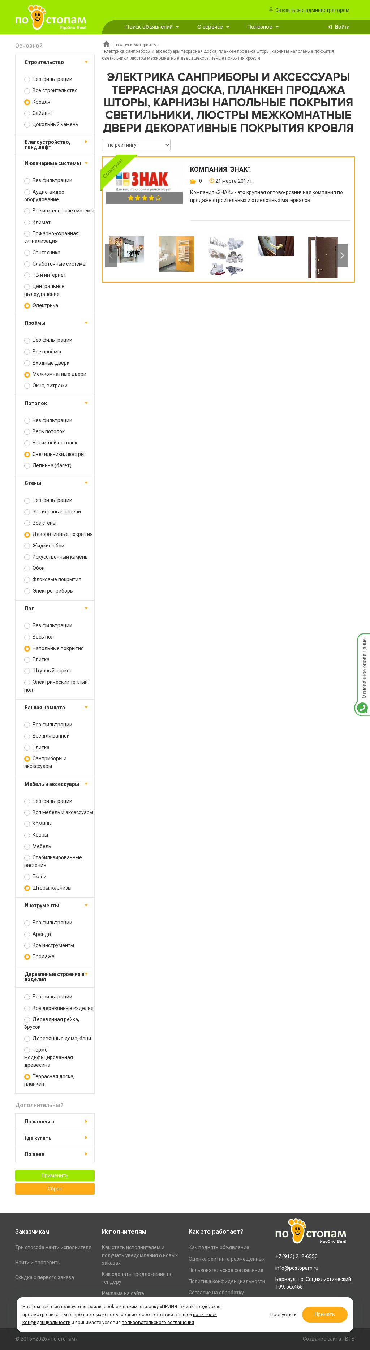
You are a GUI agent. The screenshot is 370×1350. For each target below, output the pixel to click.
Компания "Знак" (220, 169)
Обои (38, 568)
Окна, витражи (49, 385)
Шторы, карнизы (51, 888)
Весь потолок (48, 431)
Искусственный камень (59, 557)
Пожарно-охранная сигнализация (51, 237)
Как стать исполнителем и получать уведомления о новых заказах (140, 1255)
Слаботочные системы (58, 264)
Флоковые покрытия (56, 579)
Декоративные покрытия (62, 534)
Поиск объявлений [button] (148, 27)
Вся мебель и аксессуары (62, 812)
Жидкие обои (47, 546)
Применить (55, 1175)
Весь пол (42, 637)
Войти (342, 27)
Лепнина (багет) (51, 465)
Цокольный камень (54, 124)
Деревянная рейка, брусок (51, 1023)
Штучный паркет (51, 671)
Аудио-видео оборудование (44, 195)
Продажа (43, 956)
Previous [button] (111, 255)
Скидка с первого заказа (44, 1277)
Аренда (41, 934)
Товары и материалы (135, 44)
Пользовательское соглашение (226, 1270)
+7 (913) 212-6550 (296, 1256)
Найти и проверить (37, 1262)
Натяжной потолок (54, 443)
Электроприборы (52, 591)
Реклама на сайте (123, 1293)
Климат (41, 222)
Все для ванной (50, 736)
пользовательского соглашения (158, 1322)
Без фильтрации (51, 79)
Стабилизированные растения (53, 861)
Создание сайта (322, 1339)
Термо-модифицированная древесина (48, 1057)
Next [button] (342, 255)
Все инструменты (52, 945)
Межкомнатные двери (58, 374)
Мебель (41, 846)
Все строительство (54, 90)
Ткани (39, 877)
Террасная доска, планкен (49, 1080)
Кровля (40, 102)
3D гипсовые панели (56, 512)
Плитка (40, 659)
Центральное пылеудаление (44, 290)
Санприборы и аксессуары (45, 762)
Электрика (44, 305)
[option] (126, 255)
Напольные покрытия (57, 648)
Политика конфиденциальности (227, 1281)
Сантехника (45, 252)
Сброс (55, 1188)
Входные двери (50, 363)
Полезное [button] (259, 27)
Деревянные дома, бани (61, 1038)
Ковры (39, 835)
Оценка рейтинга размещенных (227, 1259)
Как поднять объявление (219, 1247)
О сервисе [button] (210, 27)
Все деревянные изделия (62, 1008)
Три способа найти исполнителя (53, 1247)
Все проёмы (46, 351)
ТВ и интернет (48, 275)
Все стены (43, 523)
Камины (41, 823)
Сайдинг (42, 113)
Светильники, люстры (58, 454)
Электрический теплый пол (56, 685)
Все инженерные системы (62, 211)
